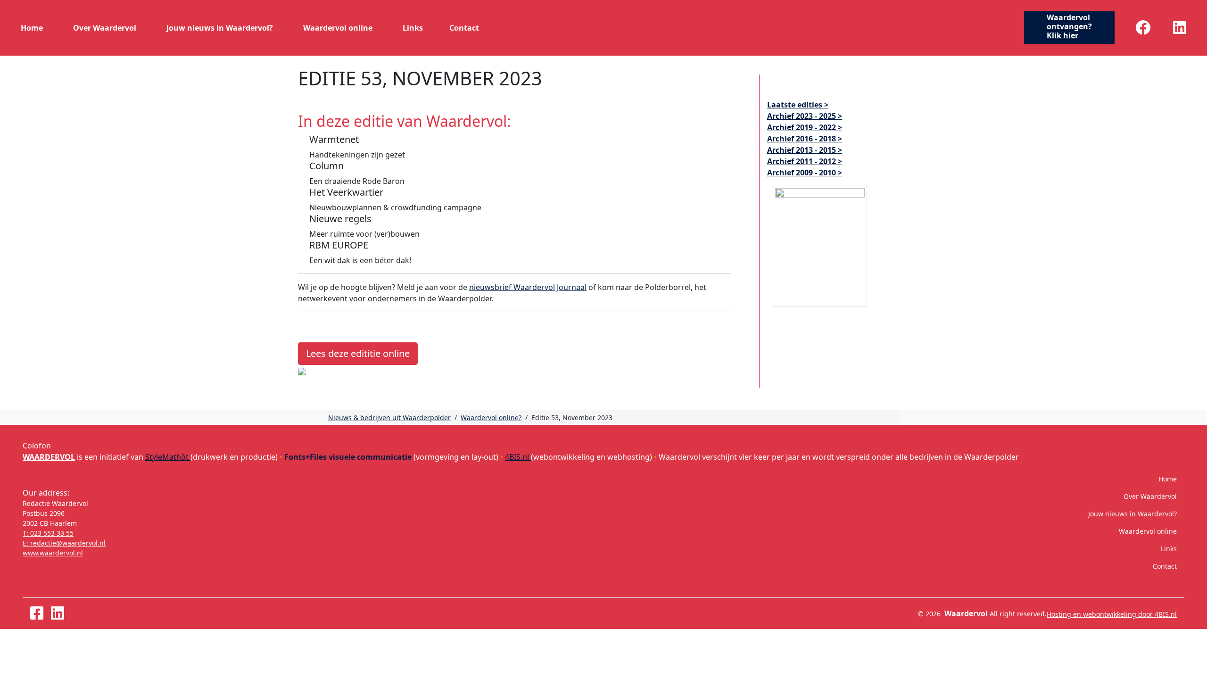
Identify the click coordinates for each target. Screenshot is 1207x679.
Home (32, 28)
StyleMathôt (167, 457)
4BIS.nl (518, 457)
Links (413, 28)
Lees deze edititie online (358, 353)
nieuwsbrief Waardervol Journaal (528, 287)
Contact (464, 28)
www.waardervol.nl (53, 552)
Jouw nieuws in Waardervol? (219, 28)
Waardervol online (337, 28)
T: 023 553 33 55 (48, 533)
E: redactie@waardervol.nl (64, 542)
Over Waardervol (104, 28)
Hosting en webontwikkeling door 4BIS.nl (1112, 614)
